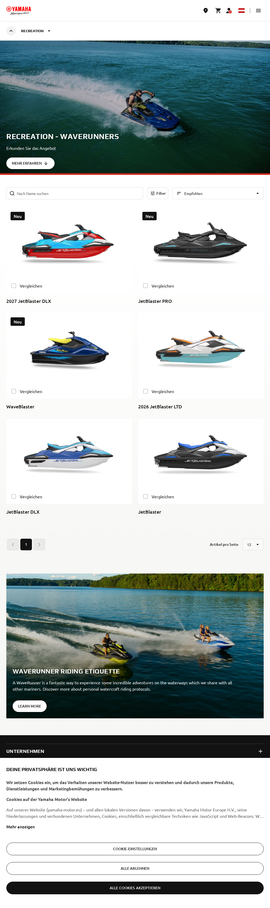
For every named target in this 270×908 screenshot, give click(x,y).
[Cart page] (218, 10)
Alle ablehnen (135, 868)
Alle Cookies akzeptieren (135, 887)
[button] (258, 10)
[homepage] (18, 10)
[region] (135, 833)
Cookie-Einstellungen (135, 848)
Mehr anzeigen (20, 826)
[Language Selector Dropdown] (241, 10)
